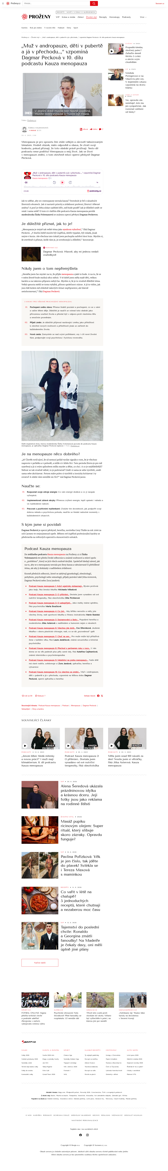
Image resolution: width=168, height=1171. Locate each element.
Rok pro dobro (36, 28)
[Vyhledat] (94, 3)
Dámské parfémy (79, 1099)
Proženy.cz (31, 120)
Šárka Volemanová (38, 128)
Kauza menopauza (56, 554)
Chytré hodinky (119, 1099)
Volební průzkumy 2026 (30, 1059)
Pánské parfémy (131, 1099)
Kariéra (24, 28)
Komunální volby (27, 1074)
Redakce (47, 1115)
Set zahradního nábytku (102, 1095)
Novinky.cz (52, 248)
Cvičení (128, 43)
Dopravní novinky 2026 (135, 1063)
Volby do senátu (27, 1070)
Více (142, 17)
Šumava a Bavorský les (114, 1063)
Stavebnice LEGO (66, 1099)
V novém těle (49, 28)
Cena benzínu (96, 1092)
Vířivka (124, 1095)
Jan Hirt (45, 1063)
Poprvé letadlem (111, 1059)
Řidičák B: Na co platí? (135, 1067)
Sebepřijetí (26, 709)
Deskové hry (99, 1099)
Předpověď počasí (72, 1092)
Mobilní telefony (53, 1099)
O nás (29, 1115)
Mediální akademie (81, 1115)
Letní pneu (90, 1099)
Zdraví (81, 17)
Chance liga (68, 1055)
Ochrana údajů (61, 1115)
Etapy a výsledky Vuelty (51, 1059)
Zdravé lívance (90, 1063)
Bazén (53, 1095)
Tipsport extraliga (70, 1063)
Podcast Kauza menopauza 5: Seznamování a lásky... (54, 619)
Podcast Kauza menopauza (49, 705)
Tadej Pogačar (47, 1067)
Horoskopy (114, 17)
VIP (57, 17)
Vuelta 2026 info (48, 1055)
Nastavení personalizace (85, 1120)
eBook (85, 129)
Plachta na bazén (62, 1095)
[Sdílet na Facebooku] (98, 696)
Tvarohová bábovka (91, 1067)
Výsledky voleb (27, 1063)
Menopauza (75, 705)
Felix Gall (46, 1070)
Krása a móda (68, 17)
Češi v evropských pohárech (112, 1092)
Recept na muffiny (91, 1059)
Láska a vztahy (132, 95)
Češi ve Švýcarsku (112, 1067)
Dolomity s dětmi (112, 1074)
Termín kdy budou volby (30, 1067)
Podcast (65, 705)
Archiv (96, 1115)
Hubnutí (61, 28)
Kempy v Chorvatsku (113, 1055)
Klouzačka (89, 1095)
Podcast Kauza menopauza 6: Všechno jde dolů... (52, 628)
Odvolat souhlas (133, 1115)
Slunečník (81, 1095)
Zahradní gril (116, 1095)
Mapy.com (61, 1092)
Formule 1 (67, 1070)
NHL (65, 1074)
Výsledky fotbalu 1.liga (71, 1059)
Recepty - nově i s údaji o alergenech (76, 12)
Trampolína (73, 1095)
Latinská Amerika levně (114, 1070)
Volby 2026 (25, 1055)
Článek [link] (26, 78)
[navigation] (3, 3)
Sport (76, 28)
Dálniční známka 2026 (134, 1059)
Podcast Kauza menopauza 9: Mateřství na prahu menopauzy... (58, 660)
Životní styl (91, 17)
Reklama (105, 1115)
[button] (62, 94)
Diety (69, 28)
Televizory (109, 1099)
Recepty (103, 17)
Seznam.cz (160, 3)
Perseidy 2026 (85, 1092)
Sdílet (95, 129)
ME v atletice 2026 (70, 1067)
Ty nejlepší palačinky (92, 1055)
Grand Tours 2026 (49, 1074)
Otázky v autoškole (133, 1070)
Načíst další (40, 963)
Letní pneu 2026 (132, 1055)
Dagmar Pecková (89, 705)
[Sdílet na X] (102, 696)
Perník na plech (90, 1074)
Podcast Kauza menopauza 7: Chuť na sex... (50, 636)
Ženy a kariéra (38, 709)
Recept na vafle (90, 1070)
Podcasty (126, 17)
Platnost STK (131, 1074)
